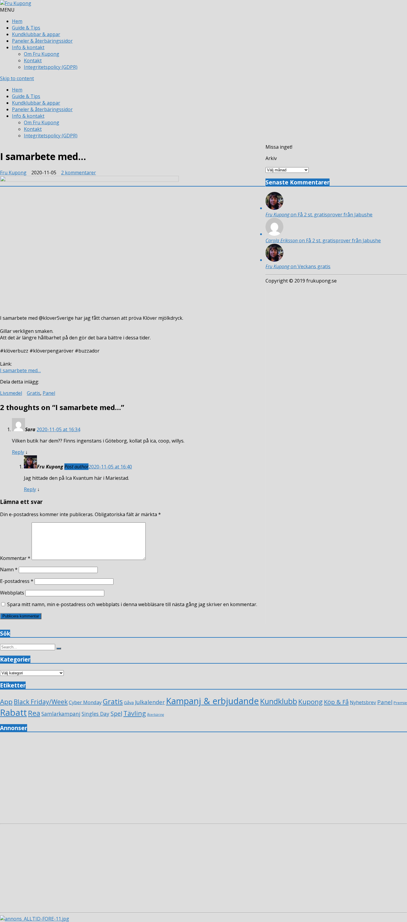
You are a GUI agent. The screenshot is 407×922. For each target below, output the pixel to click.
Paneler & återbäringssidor (42, 41)
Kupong (310, 701)
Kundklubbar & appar (36, 34)
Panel (49, 393)
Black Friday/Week (41, 701)
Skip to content (17, 78)
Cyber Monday (85, 702)
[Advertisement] (179, 779)
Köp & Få (336, 702)
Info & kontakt (28, 47)
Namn (9, 569)
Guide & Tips (26, 27)
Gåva (129, 702)
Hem (17, 21)
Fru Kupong (13, 172)
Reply (18, 452)
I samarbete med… (20, 370)
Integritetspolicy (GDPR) (50, 67)
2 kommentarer (78, 172)
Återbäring (155, 715)
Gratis (33, 393)
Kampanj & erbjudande (212, 701)
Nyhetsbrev (363, 702)
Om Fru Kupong (41, 54)
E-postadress (16, 581)
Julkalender (150, 702)
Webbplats (12, 592)
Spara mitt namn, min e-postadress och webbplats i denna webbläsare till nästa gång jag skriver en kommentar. (132, 604)
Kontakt (33, 60)
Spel (116, 714)
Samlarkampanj (60, 713)
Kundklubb (278, 701)
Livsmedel (11, 393)
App (6, 701)
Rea (34, 713)
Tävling (134, 713)
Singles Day (95, 713)
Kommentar (15, 558)
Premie (400, 702)
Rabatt (13, 712)
